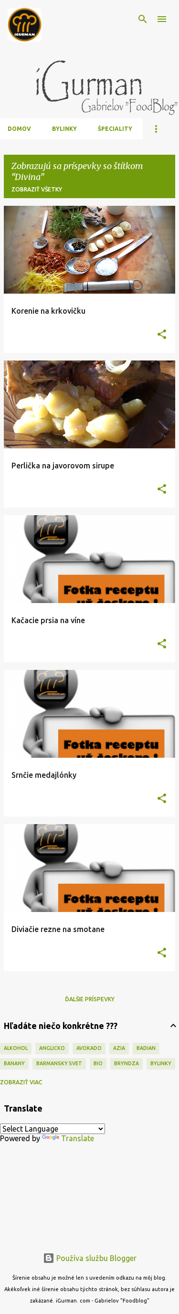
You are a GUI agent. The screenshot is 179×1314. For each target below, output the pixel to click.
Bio (98, 1063)
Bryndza (126, 1063)
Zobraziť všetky (36, 189)
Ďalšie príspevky (90, 999)
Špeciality (115, 129)
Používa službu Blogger (95, 1258)
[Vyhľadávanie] (142, 19)
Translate (77, 1138)
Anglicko (52, 1048)
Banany (14, 1063)
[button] (162, 334)
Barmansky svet (59, 1063)
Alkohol (16, 1048)
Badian (146, 1048)
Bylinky (64, 129)
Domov (19, 129)
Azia (119, 1048)
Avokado (89, 1048)
